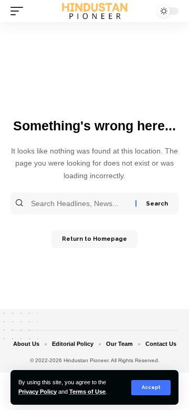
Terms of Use (87, 391)
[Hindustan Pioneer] (94, 10)
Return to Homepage (94, 238)
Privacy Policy (37, 391)
